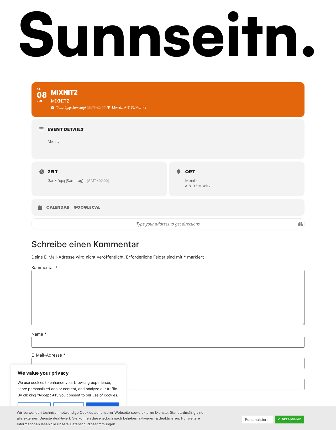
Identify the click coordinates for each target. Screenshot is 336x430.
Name (39, 334)
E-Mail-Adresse (48, 355)
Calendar (58, 207)
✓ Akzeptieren (289, 419)
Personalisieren (258, 419)
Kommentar (44, 267)
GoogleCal (87, 207)
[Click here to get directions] (300, 224)
